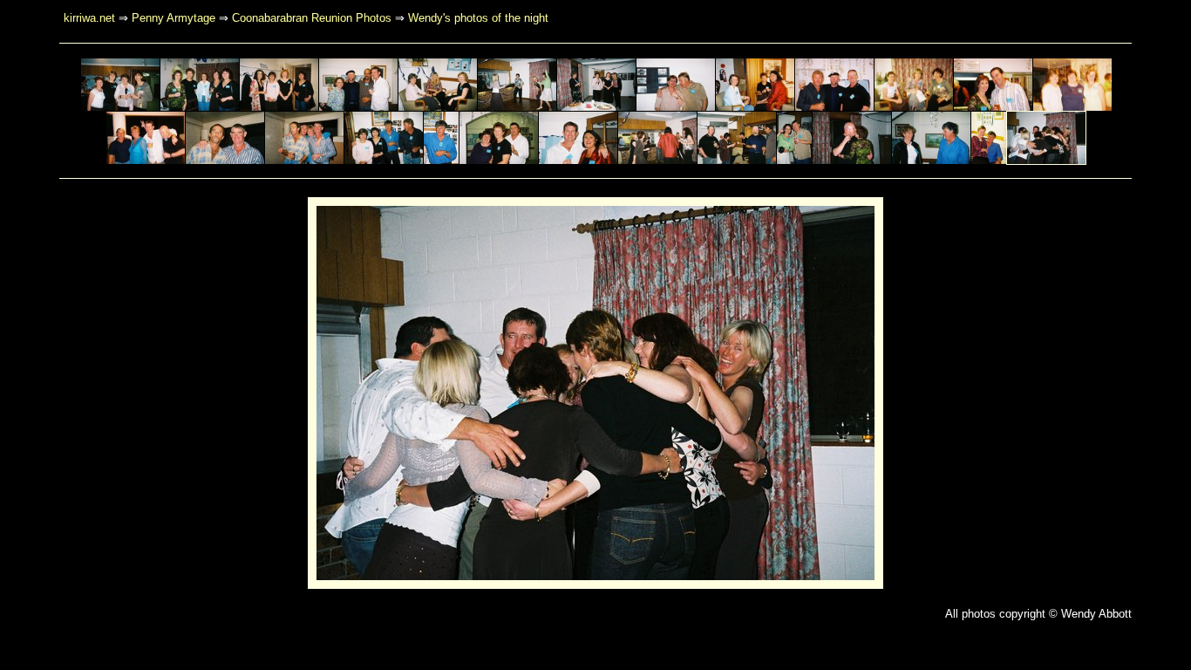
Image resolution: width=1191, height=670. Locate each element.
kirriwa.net (89, 17)
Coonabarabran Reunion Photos (311, 17)
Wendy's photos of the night (478, 17)
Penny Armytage (173, 17)
